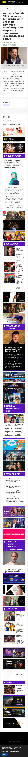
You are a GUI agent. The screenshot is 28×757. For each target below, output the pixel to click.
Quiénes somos (14, 739)
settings (17, 751)
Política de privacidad (14, 741)
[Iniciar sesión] (22, 2)
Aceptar (4, 754)
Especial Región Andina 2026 (11, 2)
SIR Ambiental (6, 105)
